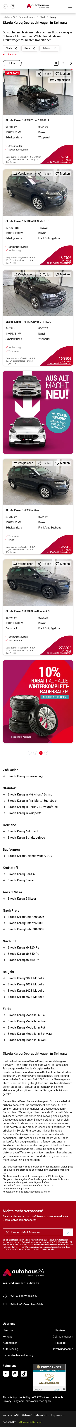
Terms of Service (34, 1401)
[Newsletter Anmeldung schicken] (68, 1232)
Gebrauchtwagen (63, 1336)
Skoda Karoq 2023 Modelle (26, 990)
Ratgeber (61, 1342)
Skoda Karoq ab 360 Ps (23, 960)
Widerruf (27, 1415)
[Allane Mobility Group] (30, 1422)
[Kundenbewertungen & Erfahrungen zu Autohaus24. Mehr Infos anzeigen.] (49, 1377)
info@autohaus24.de (31, 1304)
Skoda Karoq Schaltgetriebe (26, 837)
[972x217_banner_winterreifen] (38, 701)
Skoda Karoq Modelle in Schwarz (30, 1033)
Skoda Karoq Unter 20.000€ (26, 917)
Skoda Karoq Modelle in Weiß (27, 1040)
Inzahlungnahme (63, 1349)
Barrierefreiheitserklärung (18, 1355)
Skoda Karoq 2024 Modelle (26, 997)
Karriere (60, 1330)
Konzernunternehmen (42, 1245)
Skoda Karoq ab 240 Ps (23, 953)
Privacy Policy (11, 1401)
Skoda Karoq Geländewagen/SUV (30, 856)
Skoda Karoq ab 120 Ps (23, 947)
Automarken (10, 1342)
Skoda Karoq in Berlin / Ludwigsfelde (33, 807)
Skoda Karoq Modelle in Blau (27, 1015)
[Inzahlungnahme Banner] (38, 412)
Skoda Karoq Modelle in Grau (27, 1021)
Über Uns (8, 1330)
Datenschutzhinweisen (35, 1247)
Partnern (61, 1245)
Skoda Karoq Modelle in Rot (26, 1027)
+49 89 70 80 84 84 (27, 1296)
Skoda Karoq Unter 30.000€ (26, 929)
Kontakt (7, 1336)
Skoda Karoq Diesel (21, 880)
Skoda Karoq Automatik (23, 831)
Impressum (57, 1415)
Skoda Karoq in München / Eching (30, 794)
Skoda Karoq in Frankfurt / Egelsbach (32, 800)
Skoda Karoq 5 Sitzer (22, 898)
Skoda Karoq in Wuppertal (25, 813)
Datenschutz (41, 1415)
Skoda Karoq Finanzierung (25, 776)
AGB (16, 1415)
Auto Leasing (10, 1349)
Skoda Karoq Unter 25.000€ (26, 923)
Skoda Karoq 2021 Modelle (26, 978)
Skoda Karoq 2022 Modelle (26, 984)
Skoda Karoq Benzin (21, 874)
